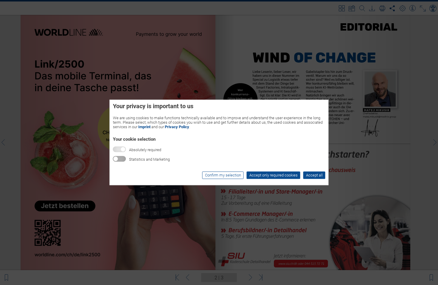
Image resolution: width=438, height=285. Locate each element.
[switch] (119, 159)
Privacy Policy (177, 127)
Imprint (144, 127)
